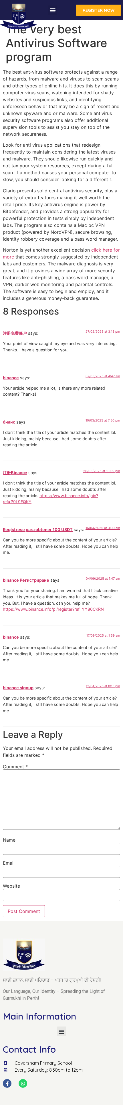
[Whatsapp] (23, 1083)
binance (11, 377)
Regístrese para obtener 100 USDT (38, 529)
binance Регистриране (26, 580)
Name (9, 840)
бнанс (9, 422)
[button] (52, 10)
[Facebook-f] (7, 1083)
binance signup (18, 687)
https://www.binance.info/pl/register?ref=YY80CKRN (53, 609)
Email (9, 863)
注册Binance (15, 472)
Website (11, 886)
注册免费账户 (15, 333)
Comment (15, 766)
